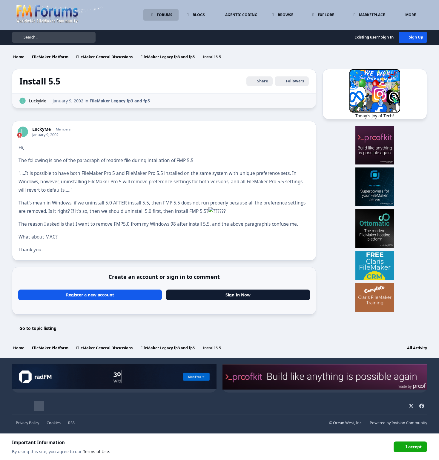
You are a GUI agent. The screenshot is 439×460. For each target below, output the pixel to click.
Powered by (398, 422)
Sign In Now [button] (238, 295)
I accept (414, 447)
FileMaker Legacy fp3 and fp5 (120, 101)
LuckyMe (37, 101)
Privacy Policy (27, 422)
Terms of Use (96, 451)
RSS (71, 422)
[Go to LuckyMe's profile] (22, 101)
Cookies (54, 422)
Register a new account (90, 295)
